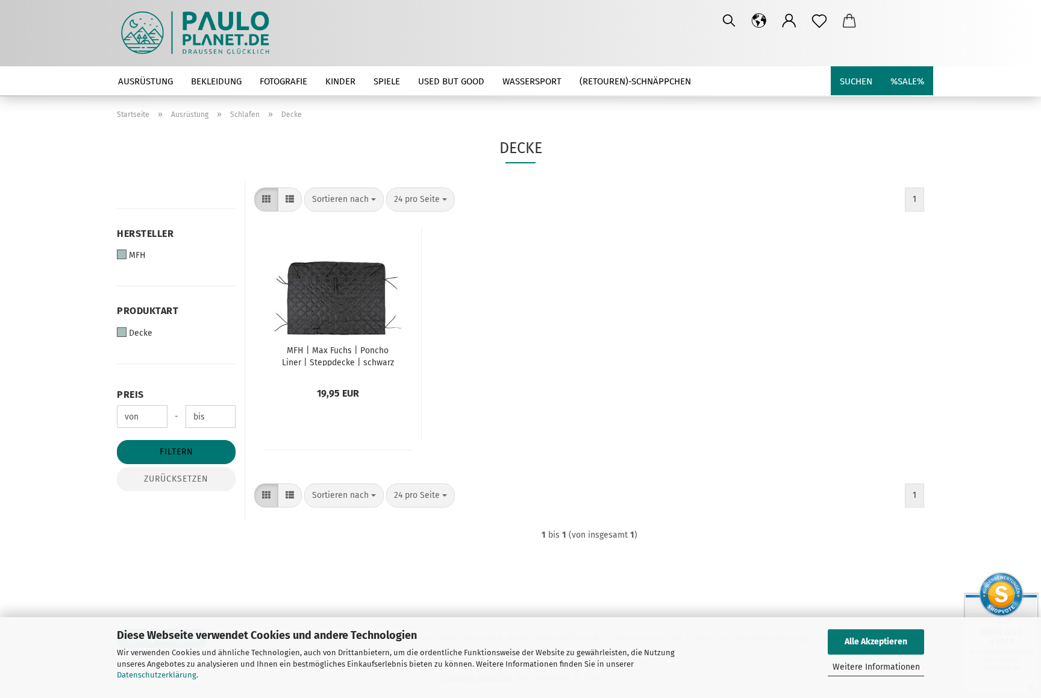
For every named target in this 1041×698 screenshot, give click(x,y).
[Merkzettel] (819, 21)
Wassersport (531, 81)
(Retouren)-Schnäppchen (635, 81)
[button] (759, 21)
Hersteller (145, 233)
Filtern (176, 452)
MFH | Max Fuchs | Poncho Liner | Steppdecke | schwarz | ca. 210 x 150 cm (338, 355)
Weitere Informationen (876, 667)
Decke (140, 333)
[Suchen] (729, 21)
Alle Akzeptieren (876, 642)
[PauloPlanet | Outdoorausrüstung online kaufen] (200, 33)
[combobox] (344, 199)
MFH (137, 255)
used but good (451, 81)
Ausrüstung (145, 81)
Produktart (147, 310)
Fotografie (283, 81)
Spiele (387, 81)
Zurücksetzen (176, 479)
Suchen (856, 81)
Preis (130, 394)
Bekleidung (216, 81)
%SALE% (907, 81)
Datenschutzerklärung (156, 674)
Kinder (340, 81)
